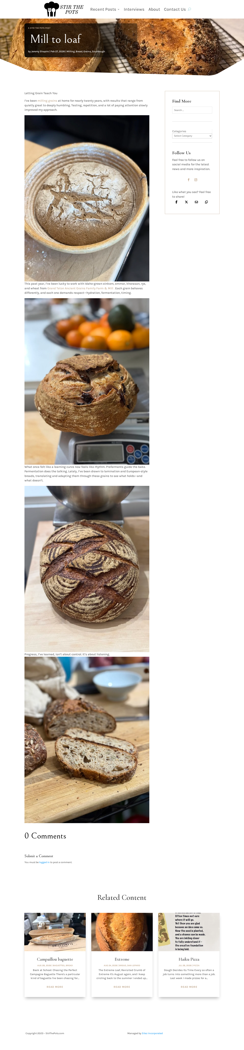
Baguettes (59, 965)
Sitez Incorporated (152, 1033)
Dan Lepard (133, 965)
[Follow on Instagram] (196, 180)
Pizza (196, 965)
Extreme (122, 959)
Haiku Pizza (189, 959)
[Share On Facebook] (176, 202)
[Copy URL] (206, 202)
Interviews (134, 9)
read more (55, 986)
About (154, 9)
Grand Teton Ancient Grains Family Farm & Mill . (80, 288)
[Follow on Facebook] (188, 180)
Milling (71, 51)
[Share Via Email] (196, 202)
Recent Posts (103, 9)
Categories (179, 131)
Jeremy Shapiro (40, 51)
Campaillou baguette (55, 959)
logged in (44, 862)
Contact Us (175, 9)
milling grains (47, 100)
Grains (87, 51)
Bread (79, 51)
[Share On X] (186, 202)
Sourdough (98, 51)
